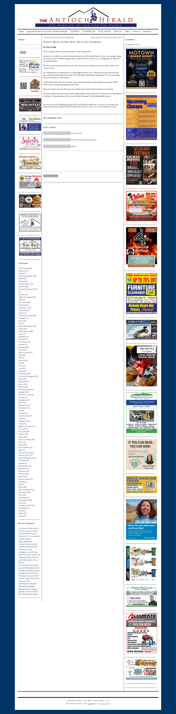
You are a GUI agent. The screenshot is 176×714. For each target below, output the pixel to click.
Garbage (21, 371)
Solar (20, 484)
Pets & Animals (23, 447)
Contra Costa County (25, 316)
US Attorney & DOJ (25, 505)
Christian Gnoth (82, 703)
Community (22, 308)
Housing (21, 397)
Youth (20, 516)
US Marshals (22, 508)
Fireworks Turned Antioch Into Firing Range (59, 37)
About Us (118, 32)
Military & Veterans (24, 426)
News (20, 429)
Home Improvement (24, 389)
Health (20, 379)
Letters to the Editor (24, 440)
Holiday (21, 387)
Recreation (21, 471)
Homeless (21, 392)
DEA (20, 324)
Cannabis (21, 295)
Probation (21, 463)
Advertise (74, 32)
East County (22, 342)
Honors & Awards (24, 395)
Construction (22, 310)
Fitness (20, 366)
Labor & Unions (23, 416)
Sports (20, 487)
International (22, 408)
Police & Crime (23, 453)
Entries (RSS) (87, 700)
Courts (20, 321)
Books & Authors (24, 284)
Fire (19, 363)
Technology (22, 498)
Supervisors (22, 492)
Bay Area (21, 281)
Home (21, 32)
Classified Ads (88, 32)
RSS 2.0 (71, 107)
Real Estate (21, 469)
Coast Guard (22, 305)
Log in (107, 700)
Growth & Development (26, 376)
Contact (136, 32)
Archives (147, 32)
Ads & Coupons (23, 268)
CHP (20, 300)
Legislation (21, 421)
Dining (20, 329)
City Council (22, 302)
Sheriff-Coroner (23, 479)
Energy (20, 350)
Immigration (22, 400)
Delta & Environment (25, 326)
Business (21, 287)
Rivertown (21, 474)
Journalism (21, 413)
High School (22, 381)
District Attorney (23, 331)
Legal (20, 418)
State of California (24, 490)
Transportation (23, 500)
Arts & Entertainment (25, 276)
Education (21, 347)
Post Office (22, 461)
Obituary (21, 434)
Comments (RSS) (98, 700)
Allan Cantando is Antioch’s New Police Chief (106, 37)
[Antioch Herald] (87, 28)
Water (20, 511)
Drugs (20, 334)
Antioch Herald (77, 700)
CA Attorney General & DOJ (27, 289)
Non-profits (22, 432)
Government (22, 374)
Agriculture (22, 271)
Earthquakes (22, 337)
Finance (20, 360)
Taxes (20, 495)
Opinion (21, 437)
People (20, 445)
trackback (100, 107)
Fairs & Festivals (23, 352)
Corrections (22, 318)
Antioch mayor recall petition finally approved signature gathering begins (27, 586)
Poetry (20, 450)
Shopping (21, 482)
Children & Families (24, 297)
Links (127, 32)
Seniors (20, 477)
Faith (20, 355)
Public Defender (23, 466)
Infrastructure (22, 405)
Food (20, 368)
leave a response (88, 107)
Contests (21, 313)
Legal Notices (104, 32)
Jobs (19, 411)
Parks (20, 442)
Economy (21, 345)
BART (20, 279)
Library (20, 424)
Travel (20, 503)
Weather (21, 513)
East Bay (21, 339)
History (20, 384)
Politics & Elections (24, 458)
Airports (21, 273)
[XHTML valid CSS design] (99, 703)
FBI (19, 358)
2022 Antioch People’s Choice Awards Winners (47, 32)
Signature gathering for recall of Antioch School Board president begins (28, 591)
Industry (21, 403)
